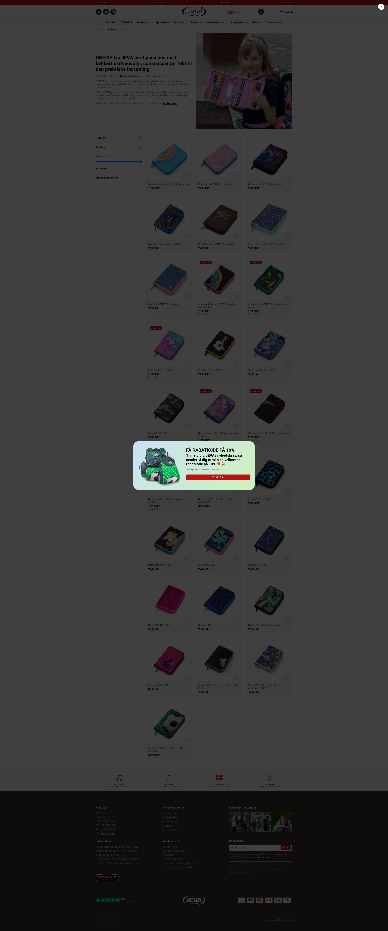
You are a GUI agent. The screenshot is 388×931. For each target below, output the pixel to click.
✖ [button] (381, 6)
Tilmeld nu (218, 477)
